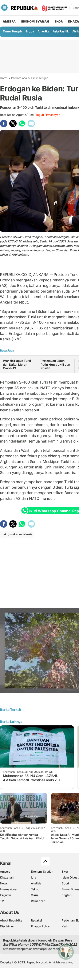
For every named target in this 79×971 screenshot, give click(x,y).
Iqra (33, 877)
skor (58, 21)
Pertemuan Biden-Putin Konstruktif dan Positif (55, 364)
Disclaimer (7, 926)
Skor (65, 871)
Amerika (43, 31)
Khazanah (6, 877)
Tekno (35, 889)
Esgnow (5, 895)
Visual (35, 895)
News (4, 883)
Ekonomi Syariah (35, 21)
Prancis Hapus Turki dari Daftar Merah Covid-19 (17, 364)
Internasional (19, 78)
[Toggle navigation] (4, 7)
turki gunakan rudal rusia (16, 534)
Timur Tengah (12, 31)
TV (2, 901)
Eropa (29, 31)
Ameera (5, 871)
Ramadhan (38, 901)
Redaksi (36, 920)
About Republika (11, 920)
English (66, 895)
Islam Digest (70, 877)
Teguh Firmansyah (47, 114)
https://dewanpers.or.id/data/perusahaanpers (34, 949)
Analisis (36, 883)
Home (4, 78)
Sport (65, 883)
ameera (9, 21)
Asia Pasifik (61, 31)
